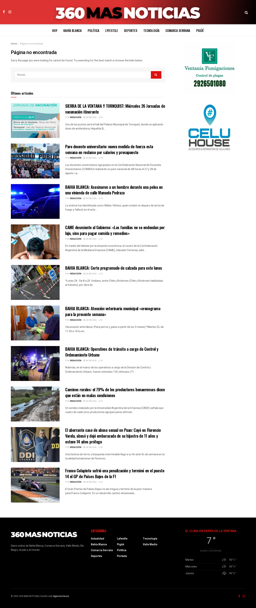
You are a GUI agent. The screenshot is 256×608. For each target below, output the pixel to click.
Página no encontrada (31, 43)
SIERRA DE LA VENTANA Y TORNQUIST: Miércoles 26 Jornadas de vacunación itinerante (115, 109)
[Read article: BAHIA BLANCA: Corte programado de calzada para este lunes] (35, 282)
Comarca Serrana (177, 30)
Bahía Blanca (72, 30)
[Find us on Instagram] (9, 12)
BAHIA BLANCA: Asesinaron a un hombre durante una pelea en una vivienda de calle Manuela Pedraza (114, 190)
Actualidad (97, 539)
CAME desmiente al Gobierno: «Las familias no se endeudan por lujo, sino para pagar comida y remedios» (115, 230)
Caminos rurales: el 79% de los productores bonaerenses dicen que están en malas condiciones (115, 392)
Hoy (54, 30)
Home (14, 43)
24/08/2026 (91, 117)
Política (93, 30)
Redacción (75, 117)
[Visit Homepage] (128, 12)
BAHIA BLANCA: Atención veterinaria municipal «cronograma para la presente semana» (112, 311)
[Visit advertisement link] (209, 68)
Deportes (130, 30)
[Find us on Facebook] (4, 12)
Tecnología (151, 30)
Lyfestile (111, 30)
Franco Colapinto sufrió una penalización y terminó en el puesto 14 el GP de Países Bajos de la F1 (114, 473)
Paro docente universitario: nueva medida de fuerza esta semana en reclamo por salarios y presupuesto (109, 149)
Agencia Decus (61, 596)
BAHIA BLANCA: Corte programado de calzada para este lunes (113, 268)
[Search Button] (246, 12)
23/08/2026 (91, 482)
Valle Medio (150, 544)
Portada (122, 556)
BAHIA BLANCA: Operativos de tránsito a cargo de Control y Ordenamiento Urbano (111, 352)
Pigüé (200, 30)
